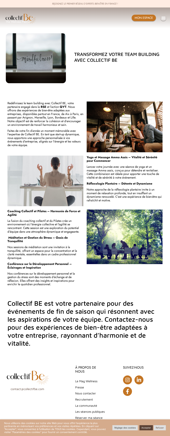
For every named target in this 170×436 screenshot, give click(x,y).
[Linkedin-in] (138, 379)
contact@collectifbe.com (27, 389)
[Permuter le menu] (163, 18)
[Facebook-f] (127, 391)
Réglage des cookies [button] (125, 427)
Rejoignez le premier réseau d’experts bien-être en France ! (85, 3)
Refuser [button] (160, 427)
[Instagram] (127, 379)
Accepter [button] (146, 427)
